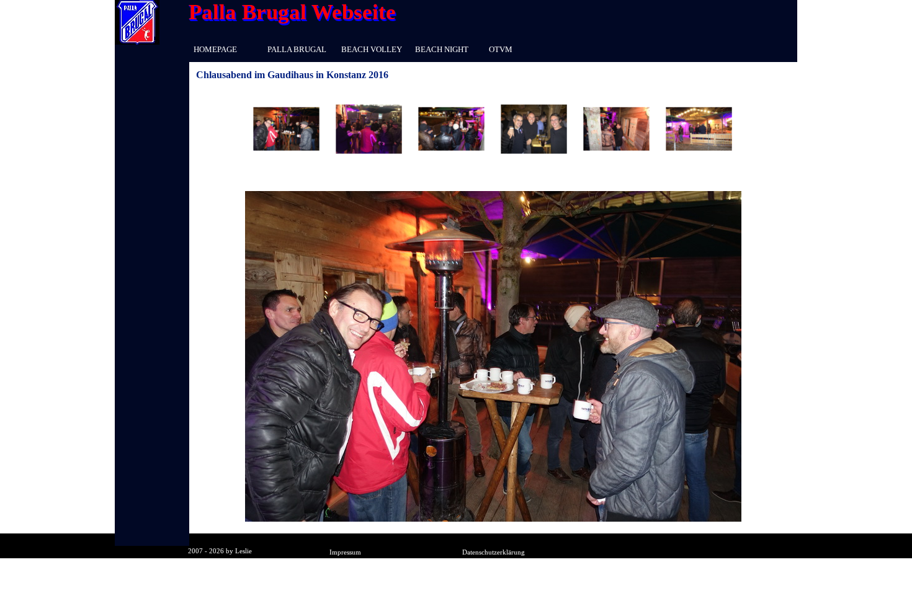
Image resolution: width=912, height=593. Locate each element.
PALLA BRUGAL (296, 49)
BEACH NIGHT (441, 49)
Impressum (345, 552)
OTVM (500, 49)
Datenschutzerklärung (493, 552)
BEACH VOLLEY (371, 49)
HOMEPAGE (215, 49)
